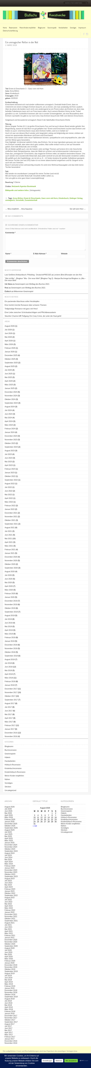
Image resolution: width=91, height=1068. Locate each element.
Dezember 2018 (11, 645)
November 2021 (11, 517)
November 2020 (11, 560)
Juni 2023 (8, 458)
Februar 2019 (10, 637)
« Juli (35, 826)
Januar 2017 (10, 729)
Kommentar (10, 233)
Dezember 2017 (11, 689)
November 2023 (11, 440)
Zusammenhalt (31, 200)
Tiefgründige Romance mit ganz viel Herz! (21, 309)
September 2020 (11, 568)
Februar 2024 (10, 429)
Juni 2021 (8, 535)
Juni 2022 (8, 491)
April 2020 (9, 586)
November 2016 (11, 736)
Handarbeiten (63, 27)
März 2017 (9, 722)
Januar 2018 (10, 685)
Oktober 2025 (10, 359)
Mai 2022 (8, 495)
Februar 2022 (10, 506)
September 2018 (11, 656)
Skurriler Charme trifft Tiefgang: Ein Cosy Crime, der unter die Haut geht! (33, 316)
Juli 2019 (8, 619)
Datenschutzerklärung (10, 30)
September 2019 (11, 612)
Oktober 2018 (10, 652)
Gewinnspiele (51, 27)
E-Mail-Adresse (39, 254)
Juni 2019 (8, 623)
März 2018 (9, 678)
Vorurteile (20, 200)
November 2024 (11, 396)
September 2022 (11, 480)
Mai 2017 (8, 714)
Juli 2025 (8, 370)
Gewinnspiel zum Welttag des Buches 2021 (32, 284)
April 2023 (9, 465)
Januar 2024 (10, 432)
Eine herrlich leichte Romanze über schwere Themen (25, 305)
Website (64, 254)
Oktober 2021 (10, 520)
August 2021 (10, 528)
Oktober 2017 (10, 696)
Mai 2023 (8, 462)
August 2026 (10, 326)
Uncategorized (10, 790)
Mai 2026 (8, 337)
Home (5, 27)
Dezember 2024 (11, 392)
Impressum (82, 27)
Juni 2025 (8, 374)
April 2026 (9, 341)
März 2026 (9, 344)
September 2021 (11, 524)
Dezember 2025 (11, 355)
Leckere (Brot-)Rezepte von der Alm (68, 275)
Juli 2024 (8, 410)
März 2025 (9, 385)
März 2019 (9, 634)
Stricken (8, 787)
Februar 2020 (10, 593)
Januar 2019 (10, 641)
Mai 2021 (8, 538)
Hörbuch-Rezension (13, 765)
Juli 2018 (8, 663)
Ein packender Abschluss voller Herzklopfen (22, 301)
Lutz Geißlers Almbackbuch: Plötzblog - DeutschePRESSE (28, 275)
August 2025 (10, 366)
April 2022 (9, 498)
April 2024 (9, 421)
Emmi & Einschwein (32, 198)
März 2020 (9, 590)
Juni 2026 (8, 333)
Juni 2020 (8, 579)
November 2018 (11, 648)
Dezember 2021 (11, 513)
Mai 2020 (8, 582)
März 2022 (9, 502)
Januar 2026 (10, 352)
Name (8, 254)
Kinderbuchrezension (13, 768)
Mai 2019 (8, 626)
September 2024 (11, 403)
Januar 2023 (10, 473)
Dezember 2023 (11, 436)
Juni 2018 (8, 667)
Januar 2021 (10, 553)
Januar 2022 (10, 509)
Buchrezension (11, 750)
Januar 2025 (10, 388)
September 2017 (11, 700)
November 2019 (11, 604)
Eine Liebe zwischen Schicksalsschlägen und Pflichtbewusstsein (30, 312)
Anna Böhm (18, 198)
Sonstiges (73, 27)
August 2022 (10, 484)
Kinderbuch (64, 198)
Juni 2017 (8, 711)
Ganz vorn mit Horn (49, 198)
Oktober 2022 (10, 476)
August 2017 (10, 703)
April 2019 (9, 630)
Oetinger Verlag (75, 198)
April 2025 (9, 381)
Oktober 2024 (10, 399)
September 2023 (11, 447)
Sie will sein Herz (78, 209)
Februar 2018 (10, 681)
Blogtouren (41, 27)
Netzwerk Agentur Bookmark (24, 186)
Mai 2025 (8, 377)
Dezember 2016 (11, 733)
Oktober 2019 (10, 608)
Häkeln (7, 757)
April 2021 (9, 542)
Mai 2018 (8, 670)
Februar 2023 (10, 469)
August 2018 (10, 659)
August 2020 (10, 571)
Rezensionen (13, 27)
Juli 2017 (8, 707)
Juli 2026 (8, 330)
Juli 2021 (8, 531)
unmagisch (10, 200)
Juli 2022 (8, 487)
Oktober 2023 (10, 443)
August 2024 (10, 407)
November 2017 (11, 692)
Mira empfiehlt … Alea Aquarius (18, 209)
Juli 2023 (8, 454)
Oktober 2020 (10, 564)
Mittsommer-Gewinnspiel (23, 291)
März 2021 (9, 546)
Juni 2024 (8, 414)
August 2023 (10, 451)
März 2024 (9, 425)
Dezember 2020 (11, 557)
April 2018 (9, 674)
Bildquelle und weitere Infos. (17, 190)
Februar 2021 (10, 549)
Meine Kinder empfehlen (28, 27)
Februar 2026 (10, 348)
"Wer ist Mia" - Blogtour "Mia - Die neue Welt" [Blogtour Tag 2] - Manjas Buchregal (37, 278)
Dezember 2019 (11, 601)
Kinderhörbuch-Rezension (15, 772)
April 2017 (9, 718)
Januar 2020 (10, 597)
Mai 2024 (8, 418)
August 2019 (10, 615)
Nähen (7, 779)
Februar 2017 (10, 725)
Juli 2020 (8, 575)
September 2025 (11, 363)
